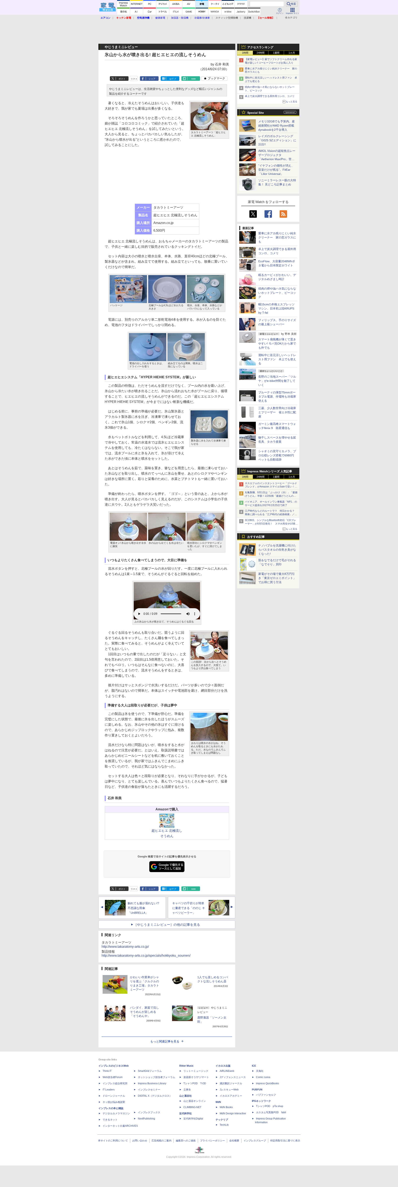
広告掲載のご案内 (161, 1140)
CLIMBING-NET (192, 1107)
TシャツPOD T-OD (194, 1083)
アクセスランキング (260, 47)
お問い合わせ (139, 1140)
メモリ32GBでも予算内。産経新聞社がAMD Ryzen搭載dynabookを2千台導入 (276, 125)
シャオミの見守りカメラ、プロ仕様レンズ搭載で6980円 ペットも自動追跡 (277, 455)
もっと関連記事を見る (164, 1041)
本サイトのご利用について (113, 1140)
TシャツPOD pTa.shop (269, 1106)
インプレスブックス (149, 1112)
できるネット (110, 1119)
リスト (134, 78)
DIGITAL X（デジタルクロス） (155, 1095)
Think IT (107, 1071)
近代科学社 (185, 1113)
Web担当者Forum (113, 1077)
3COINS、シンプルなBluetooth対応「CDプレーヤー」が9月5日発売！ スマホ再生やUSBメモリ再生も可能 (271, 524)
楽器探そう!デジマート (196, 1077)
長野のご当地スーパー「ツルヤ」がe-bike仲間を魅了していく (277, 381)
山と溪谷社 (185, 1095)
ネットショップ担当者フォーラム (156, 1077)
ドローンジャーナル (114, 1095)
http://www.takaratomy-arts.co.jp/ (125, 946)
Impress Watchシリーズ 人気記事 (269, 471)
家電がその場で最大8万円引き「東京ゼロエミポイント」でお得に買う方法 (277, 578)
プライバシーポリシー (212, 1140)
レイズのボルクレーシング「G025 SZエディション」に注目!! (277, 140)
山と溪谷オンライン (194, 1101)
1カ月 (292, 52)
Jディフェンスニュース (233, 1077)
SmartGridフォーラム (150, 1071)
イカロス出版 (223, 1065)
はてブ (172, 78)
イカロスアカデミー (231, 1095)
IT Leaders (109, 1089)
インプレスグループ (255, 1140)
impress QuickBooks (267, 1083)
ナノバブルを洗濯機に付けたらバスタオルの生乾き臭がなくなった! (277, 549)
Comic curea (263, 1077)
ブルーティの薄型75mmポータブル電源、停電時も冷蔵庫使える (277, 396)
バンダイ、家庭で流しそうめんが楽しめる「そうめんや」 (144, 1012)
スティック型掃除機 (227, 17)
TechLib (224, 1124)
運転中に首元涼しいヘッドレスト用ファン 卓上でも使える (277, 359)
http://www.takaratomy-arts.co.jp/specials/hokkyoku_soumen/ (146, 955)
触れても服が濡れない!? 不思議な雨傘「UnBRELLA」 (143, 908)
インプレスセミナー (149, 1089)
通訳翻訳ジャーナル (231, 1083)
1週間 (276, 52)
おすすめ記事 (256, 536)
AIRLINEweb (227, 1071)
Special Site (255, 112)
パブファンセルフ (266, 1094)
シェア (152, 78)
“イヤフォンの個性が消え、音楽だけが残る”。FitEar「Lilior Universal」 (276, 169)
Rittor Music (186, 1065)
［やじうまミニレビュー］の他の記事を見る (167, 924)
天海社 (259, 1071)
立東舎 (187, 1089)
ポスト (122, 78)
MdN (218, 1102)
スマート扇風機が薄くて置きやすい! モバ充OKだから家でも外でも (277, 343)
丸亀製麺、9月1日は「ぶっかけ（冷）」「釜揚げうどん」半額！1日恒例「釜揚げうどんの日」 (271, 496)
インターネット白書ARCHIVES (120, 1125)
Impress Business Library (152, 1083)
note (193, 78)
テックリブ (222, 1119)
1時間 (245, 52)
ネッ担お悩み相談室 (114, 1102)
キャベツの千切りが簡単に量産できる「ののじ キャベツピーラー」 (188, 908)
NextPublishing (146, 1118)
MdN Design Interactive (233, 1113)
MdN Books (226, 1107)
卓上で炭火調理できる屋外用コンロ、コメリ (270, 96)
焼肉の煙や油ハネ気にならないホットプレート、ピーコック (277, 293)
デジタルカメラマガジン (116, 1113)
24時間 (261, 52)
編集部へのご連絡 (186, 1140)
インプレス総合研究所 (115, 1083)
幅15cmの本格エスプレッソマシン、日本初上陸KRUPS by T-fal (276, 308)
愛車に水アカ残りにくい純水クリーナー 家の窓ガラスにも (277, 237)
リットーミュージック (195, 1071)
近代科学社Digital (193, 1118)
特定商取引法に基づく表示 (285, 1140)
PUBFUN (257, 1089)
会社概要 (234, 1140)
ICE (254, 1065)
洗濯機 (247, 17)
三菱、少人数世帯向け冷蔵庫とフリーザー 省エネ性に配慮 (277, 412)
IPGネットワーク (261, 1101)
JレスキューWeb (229, 1089)
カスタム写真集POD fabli (271, 1112)
